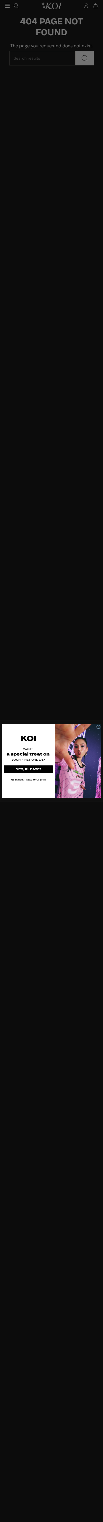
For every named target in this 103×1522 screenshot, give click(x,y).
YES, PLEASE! (28, 769)
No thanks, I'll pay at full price (28, 779)
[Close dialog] (98, 727)
